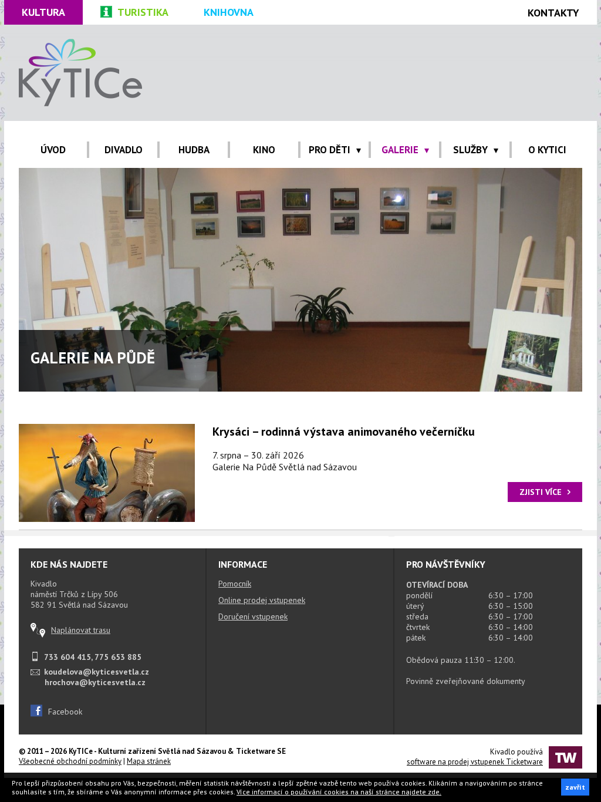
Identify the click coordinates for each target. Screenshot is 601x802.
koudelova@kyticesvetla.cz (96, 671)
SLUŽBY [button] (470, 149)
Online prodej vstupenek (261, 600)
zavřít (575, 787)
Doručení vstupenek (253, 616)
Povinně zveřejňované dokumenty (465, 681)
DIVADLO (123, 149)
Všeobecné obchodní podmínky (70, 761)
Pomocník (234, 583)
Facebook (65, 711)
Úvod (53, 149)
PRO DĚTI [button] (329, 149)
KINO (264, 149)
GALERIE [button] (399, 149)
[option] (300, 280)
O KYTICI (547, 149)
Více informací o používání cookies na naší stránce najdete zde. (339, 791)
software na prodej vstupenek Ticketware (475, 762)
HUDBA (194, 149)
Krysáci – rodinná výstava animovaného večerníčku (343, 431)
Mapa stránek (149, 761)
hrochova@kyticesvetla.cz (95, 682)
